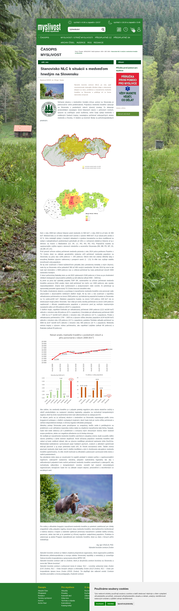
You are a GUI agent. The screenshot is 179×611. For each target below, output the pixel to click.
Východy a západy (68, 601)
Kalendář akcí (66, 596)
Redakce (98, 42)
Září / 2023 (107, 51)
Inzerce (40, 601)
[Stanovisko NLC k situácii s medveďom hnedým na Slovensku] (52, 99)
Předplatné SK (122, 37)
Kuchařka (88, 593)
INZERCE (81, 42)
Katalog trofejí (66, 605)
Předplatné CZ (103, 37)
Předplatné (42, 593)
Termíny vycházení (45, 598)
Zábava (87, 596)
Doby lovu (65, 598)
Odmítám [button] (110, 604)
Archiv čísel (68, 42)
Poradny (64, 593)
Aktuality (64, 591)
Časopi (81, 51)
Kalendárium (66, 603)
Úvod (76, 51)
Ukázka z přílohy (120, 108)
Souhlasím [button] (100, 604)
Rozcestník (89, 591)
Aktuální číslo (43, 591)
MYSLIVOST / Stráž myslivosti (77, 37)
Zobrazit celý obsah (124, 114)
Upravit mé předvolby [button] (125, 604)
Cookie (88, 598)
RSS (90, 42)
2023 (102, 51)
